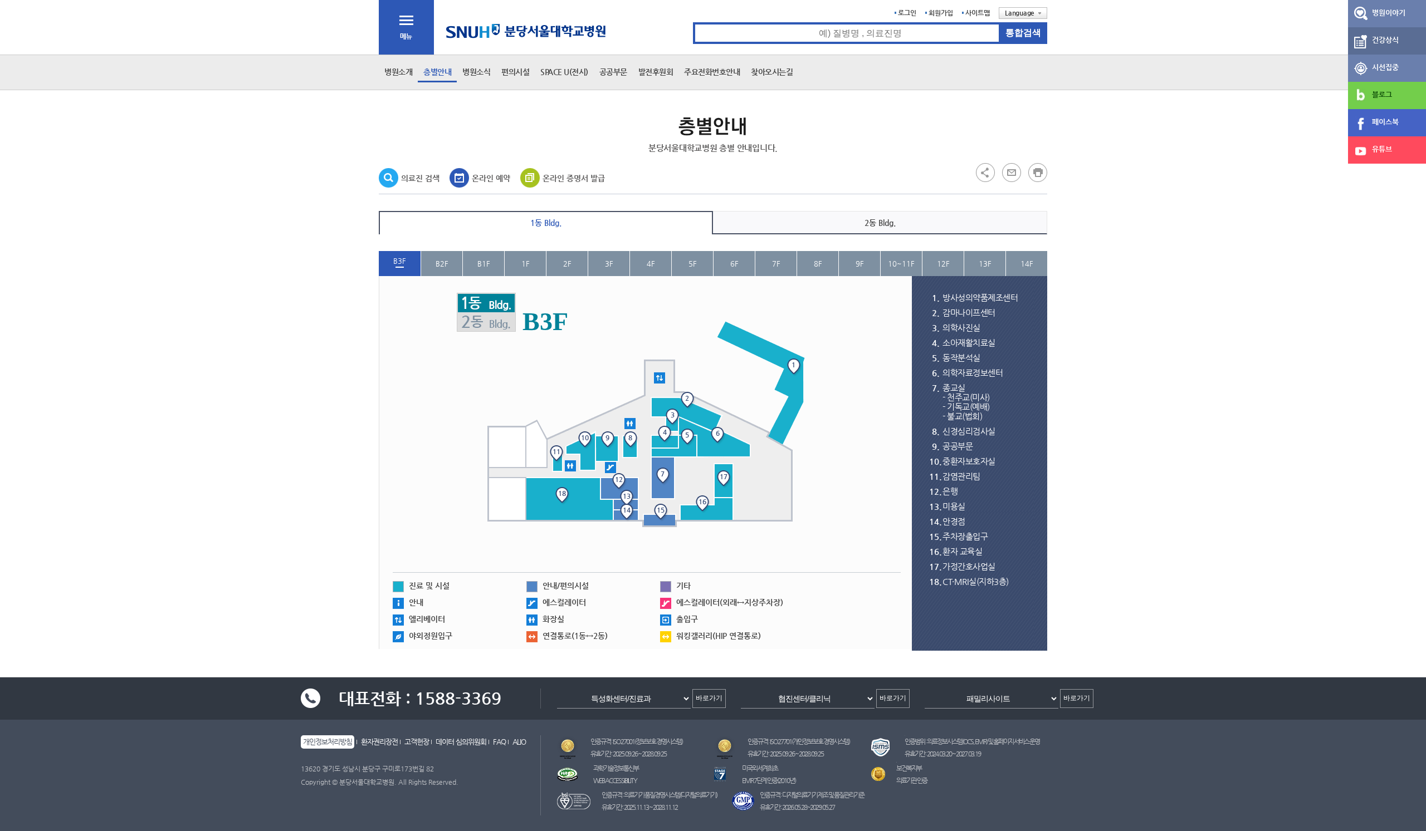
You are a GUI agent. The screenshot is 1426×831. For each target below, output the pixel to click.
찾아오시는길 (772, 71)
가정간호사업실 (968, 566)
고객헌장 (416, 741)
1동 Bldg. (545, 222)
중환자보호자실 (968, 461)
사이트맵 (977, 13)
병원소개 (398, 71)
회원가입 (941, 13)
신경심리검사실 (968, 431)
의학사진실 (961, 327)
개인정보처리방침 (327, 741)
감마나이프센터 (968, 312)
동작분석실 (961, 357)
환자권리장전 (379, 741)
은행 (950, 491)
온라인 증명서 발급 (574, 178)
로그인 (907, 13)
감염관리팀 (961, 476)
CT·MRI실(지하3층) (975, 581)
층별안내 (437, 71)
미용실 (953, 506)
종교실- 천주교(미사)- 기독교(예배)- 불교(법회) (966, 402)
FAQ (499, 741)
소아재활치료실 (968, 342)
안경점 (953, 521)
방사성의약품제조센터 (980, 297)
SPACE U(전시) (564, 71)
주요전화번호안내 (712, 71)
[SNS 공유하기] (985, 172)
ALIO (519, 741)
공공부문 (613, 71)
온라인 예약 (491, 178)
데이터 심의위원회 (461, 741)
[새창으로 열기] (1011, 172)
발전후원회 (655, 71)
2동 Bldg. (880, 222)
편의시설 (515, 71)
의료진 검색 (420, 178)
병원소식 (476, 71)
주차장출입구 (965, 536)
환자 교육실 (962, 551)
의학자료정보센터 (972, 372)
